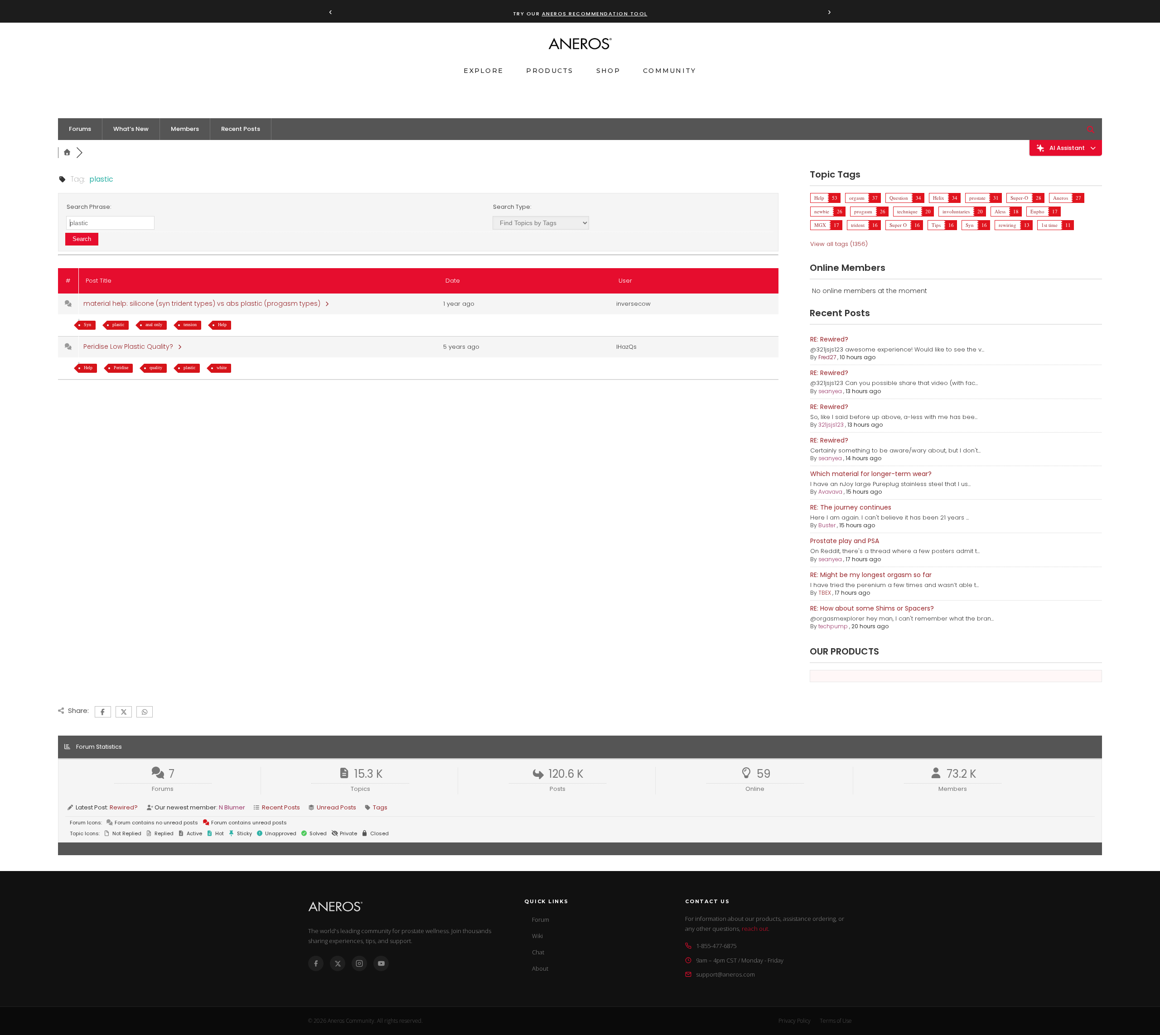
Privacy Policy (794, 1021)
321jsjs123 (831, 424)
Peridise (121, 367)
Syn (87, 324)
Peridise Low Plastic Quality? (130, 346)
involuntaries (956, 211)
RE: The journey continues (850, 507)
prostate (977, 197)
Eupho (1037, 211)
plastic (118, 324)
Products (549, 71)
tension (190, 324)
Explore (483, 71)
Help (222, 324)
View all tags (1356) (839, 244)
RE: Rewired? (829, 339)
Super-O (1019, 197)
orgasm (857, 197)
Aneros (1060, 197)
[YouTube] (381, 963)
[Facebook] (316, 963)
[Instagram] (359, 963)
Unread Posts (336, 807)
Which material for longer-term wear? (871, 473)
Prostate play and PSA (844, 540)
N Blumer (232, 807)
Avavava (830, 492)
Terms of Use (836, 1021)
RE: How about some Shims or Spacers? (872, 608)
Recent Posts (240, 129)
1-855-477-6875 (716, 946)
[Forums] (67, 152)
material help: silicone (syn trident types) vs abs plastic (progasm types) (203, 303)
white (222, 367)
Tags (380, 807)
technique (907, 211)
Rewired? (124, 807)
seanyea (830, 391)
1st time (1049, 224)
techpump (833, 626)
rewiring (1007, 224)
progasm (863, 211)
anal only (153, 324)
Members (185, 129)
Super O (898, 224)
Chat (538, 952)
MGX (820, 224)
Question (898, 197)
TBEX (824, 593)
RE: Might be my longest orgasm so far (871, 574)
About (540, 968)
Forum (540, 919)
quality (156, 367)
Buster (827, 525)
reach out (755, 928)
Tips (936, 224)
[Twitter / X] (337, 963)
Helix (938, 197)
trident (858, 224)
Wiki (537, 936)
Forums (80, 129)
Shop (608, 71)
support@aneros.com (725, 974)
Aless (1000, 211)
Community (669, 71)
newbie (821, 211)
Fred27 (827, 357)
